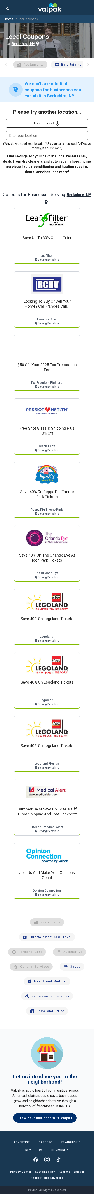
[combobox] (47, 135)
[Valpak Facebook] (36, 1160)
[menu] (6, 8)
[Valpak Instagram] (47, 1160)
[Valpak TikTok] (58, 1160)
